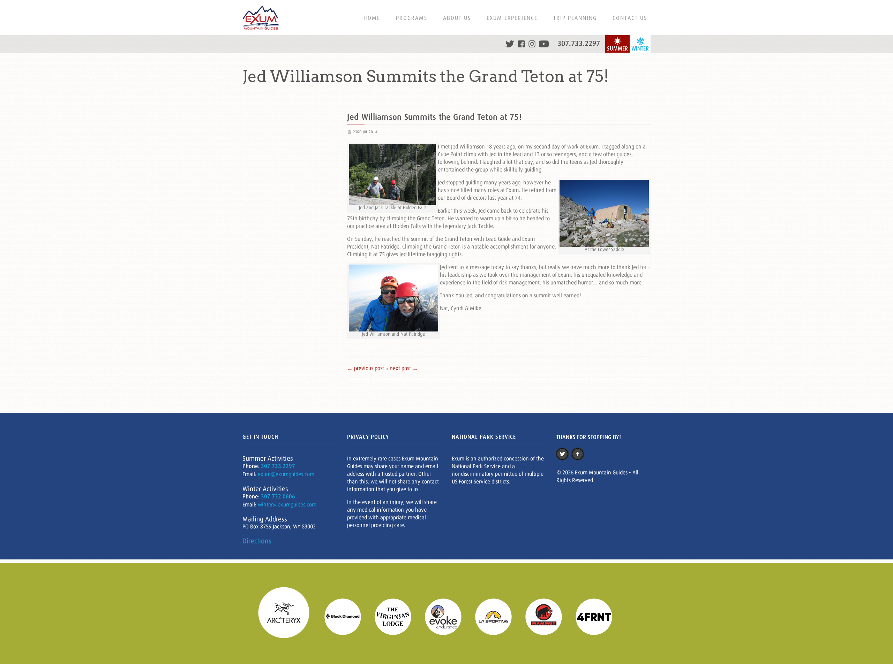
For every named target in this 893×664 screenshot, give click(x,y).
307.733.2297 (578, 43)
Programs (411, 18)
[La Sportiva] (497, 616)
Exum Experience (512, 18)
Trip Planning (575, 18)
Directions (256, 541)
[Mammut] (548, 616)
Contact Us (630, 18)
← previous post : (367, 368)
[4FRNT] (598, 616)
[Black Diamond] (347, 616)
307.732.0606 (278, 496)
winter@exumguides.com (287, 504)
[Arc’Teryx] (288, 616)
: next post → (402, 368)
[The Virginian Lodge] (397, 616)
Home (371, 18)
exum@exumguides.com (286, 474)
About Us (457, 18)
